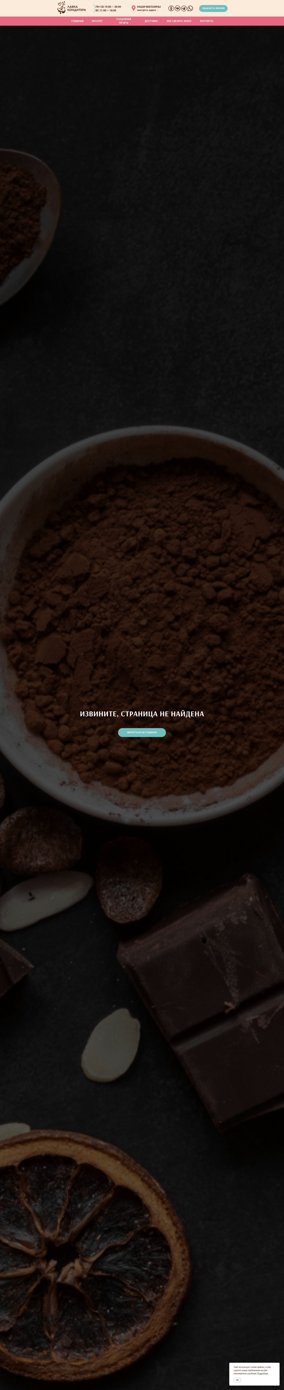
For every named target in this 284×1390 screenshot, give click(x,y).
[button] (213, 8)
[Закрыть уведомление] (277, 1364)
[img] (133, 8)
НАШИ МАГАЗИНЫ (149, 6)
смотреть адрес (146, 10)
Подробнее (262, 1373)
